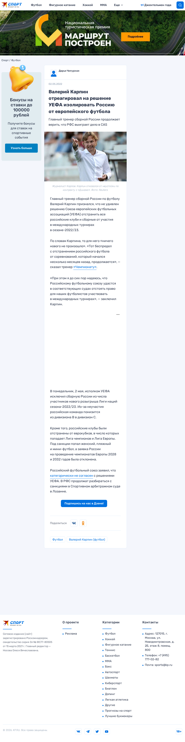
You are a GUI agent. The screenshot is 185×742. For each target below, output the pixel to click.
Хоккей (88, 5)
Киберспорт (113, 683)
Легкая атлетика (116, 699)
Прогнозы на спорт (118, 710)
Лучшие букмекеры (118, 716)
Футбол (36, 5)
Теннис (110, 650)
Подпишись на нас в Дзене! (84, 503)
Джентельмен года (157, 5)
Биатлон (111, 688)
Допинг (110, 694)
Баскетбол (112, 655)
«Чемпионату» (84, 267)
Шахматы (111, 677)
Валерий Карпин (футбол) (87, 539)
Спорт (5, 60)
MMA (103, 5)
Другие (110, 705)
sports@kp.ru (163, 665)
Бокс (108, 666)
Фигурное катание (62, 5)
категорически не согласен (71, 476)
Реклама (71, 633)
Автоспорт (112, 672)
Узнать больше (21, 148)
